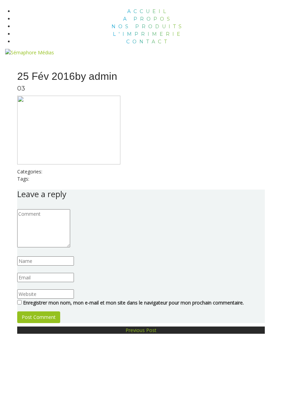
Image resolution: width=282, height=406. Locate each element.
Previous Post (141, 330)
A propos (148, 19)
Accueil (148, 11)
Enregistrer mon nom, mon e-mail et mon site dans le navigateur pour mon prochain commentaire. (133, 302)
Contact (148, 42)
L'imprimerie (148, 34)
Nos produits (147, 26)
